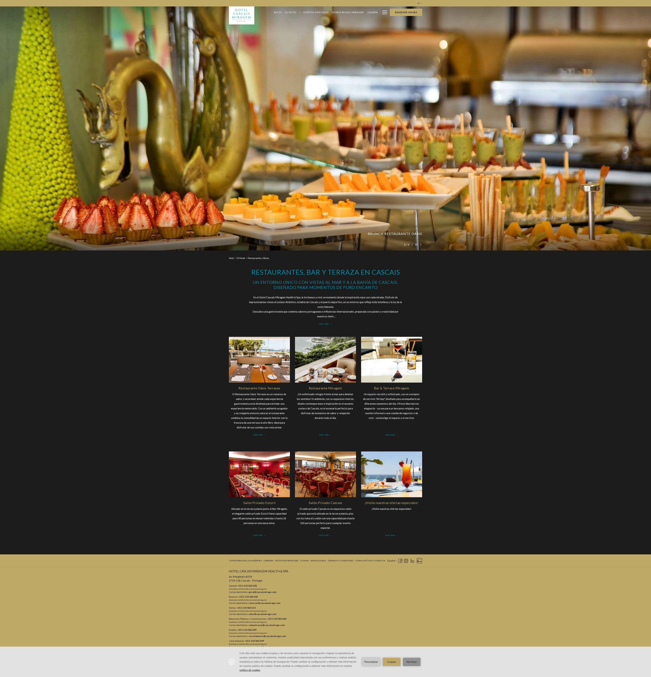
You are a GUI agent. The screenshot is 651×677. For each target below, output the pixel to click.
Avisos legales (318, 560)
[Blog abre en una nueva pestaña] (419, 560)
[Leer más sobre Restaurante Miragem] (325, 360)
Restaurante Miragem (325, 388)
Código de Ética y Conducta (370, 560)
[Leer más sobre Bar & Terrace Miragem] (391, 360)
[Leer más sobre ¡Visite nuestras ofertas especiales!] (391, 474)
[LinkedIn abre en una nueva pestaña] (412, 560)
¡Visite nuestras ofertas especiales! (391, 503)
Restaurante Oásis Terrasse (259, 388)
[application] (325, 662)
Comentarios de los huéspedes (245, 560)
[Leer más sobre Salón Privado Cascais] (325, 474)
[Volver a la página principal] (241, 15)
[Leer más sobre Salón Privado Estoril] (259, 474)
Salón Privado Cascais (325, 503)
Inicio (231, 258)
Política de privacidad (286, 560)
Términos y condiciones (340, 560)
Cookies (304, 560)
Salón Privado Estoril (259, 503)
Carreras (268, 560)
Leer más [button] (324, 323)
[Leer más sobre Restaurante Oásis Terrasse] (259, 360)
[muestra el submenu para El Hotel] (300, 12)
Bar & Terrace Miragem (391, 388)
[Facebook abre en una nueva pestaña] (400, 560)
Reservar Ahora (406, 12)
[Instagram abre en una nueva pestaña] (406, 560)
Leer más (258, 434)
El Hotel (241, 258)
